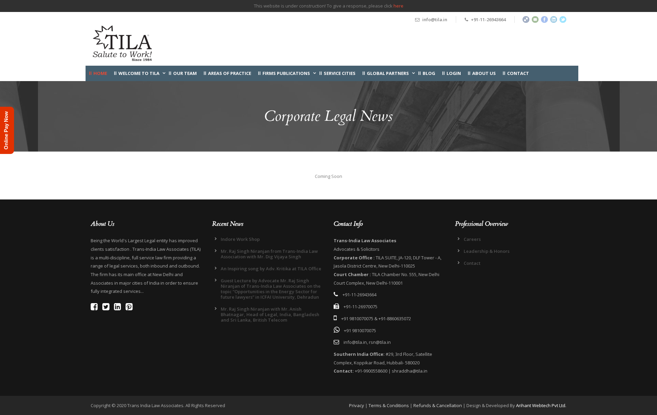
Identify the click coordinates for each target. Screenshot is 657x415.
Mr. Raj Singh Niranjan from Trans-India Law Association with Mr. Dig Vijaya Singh (269, 254)
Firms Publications (286, 73)
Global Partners (388, 73)
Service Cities (340, 73)
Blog (429, 73)
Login (454, 73)
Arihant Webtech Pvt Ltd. (541, 405)
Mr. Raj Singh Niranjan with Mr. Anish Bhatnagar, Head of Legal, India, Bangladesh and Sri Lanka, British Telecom (270, 314)
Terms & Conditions (389, 405)
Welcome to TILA (138, 73)
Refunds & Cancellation (437, 405)
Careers (472, 239)
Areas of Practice (229, 73)
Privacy (356, 405)
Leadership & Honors (487, 251)
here (398, 6)
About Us (484, 73)
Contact (518, 73)
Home (100, 73)
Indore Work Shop (240, 239)
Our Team (185, 73)
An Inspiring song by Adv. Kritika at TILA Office (271, 268)
